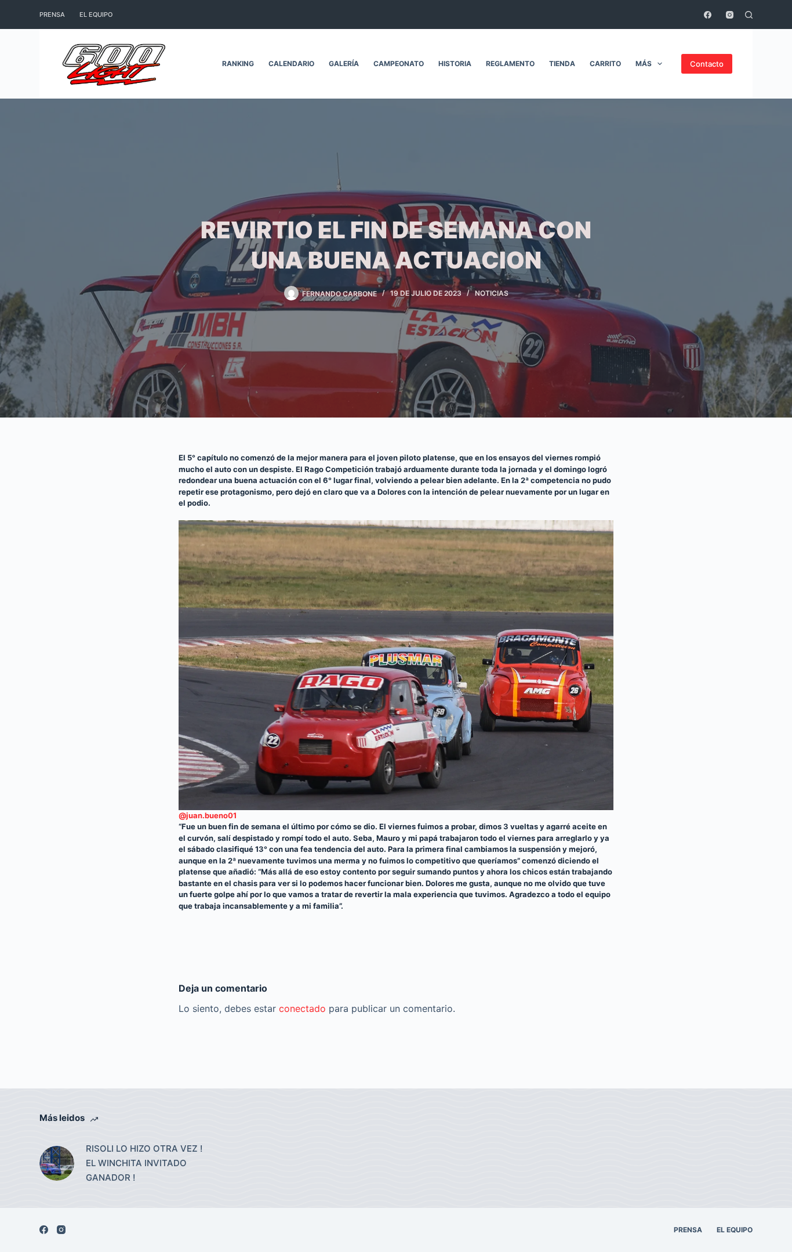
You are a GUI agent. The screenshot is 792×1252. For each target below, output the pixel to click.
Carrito (605, 63)
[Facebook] (707, 15)
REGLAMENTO (510, 63)
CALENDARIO (291, 63)
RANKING (238, 63)
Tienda (562, 63)
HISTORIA (454, 63)
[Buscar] (749, 15)
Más (643, 63)
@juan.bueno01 (208, 815)
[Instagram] (729, 15)
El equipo (95, 14)
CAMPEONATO (398, 63)
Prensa (52, 14)
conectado (302, 1008)
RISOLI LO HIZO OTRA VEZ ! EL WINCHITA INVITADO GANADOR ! (144, 1163)
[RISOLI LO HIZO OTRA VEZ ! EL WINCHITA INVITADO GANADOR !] (56, 1163)
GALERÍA (344, 63)
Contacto (707, 63)
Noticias (491, 293)
